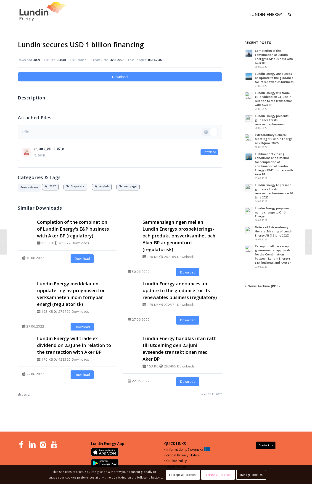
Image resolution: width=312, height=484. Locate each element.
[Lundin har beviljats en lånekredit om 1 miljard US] (3, 242)
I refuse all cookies (218, 474)
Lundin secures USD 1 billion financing (81, 44)
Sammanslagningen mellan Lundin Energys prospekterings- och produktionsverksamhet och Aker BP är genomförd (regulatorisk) (179, 235)
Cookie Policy (176, 460)
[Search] (289, 14)
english (103, 186)
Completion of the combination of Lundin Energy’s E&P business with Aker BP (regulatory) (73, 229)
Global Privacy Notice (183, 455)
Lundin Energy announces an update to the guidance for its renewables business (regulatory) (180, 290)
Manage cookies (251, 474)
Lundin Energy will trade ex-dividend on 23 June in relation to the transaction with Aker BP (74, 345)
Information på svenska (184, 449)
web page (129, 186)
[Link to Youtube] (54, 444)
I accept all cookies (182, 474)
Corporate (76, 186)
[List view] (213, 132)
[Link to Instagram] (43, 444)
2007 (51, 186)
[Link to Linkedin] (32, 444)
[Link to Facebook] (21, 444)
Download (120, 76)
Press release (29, 187)
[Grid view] (206, 132)
